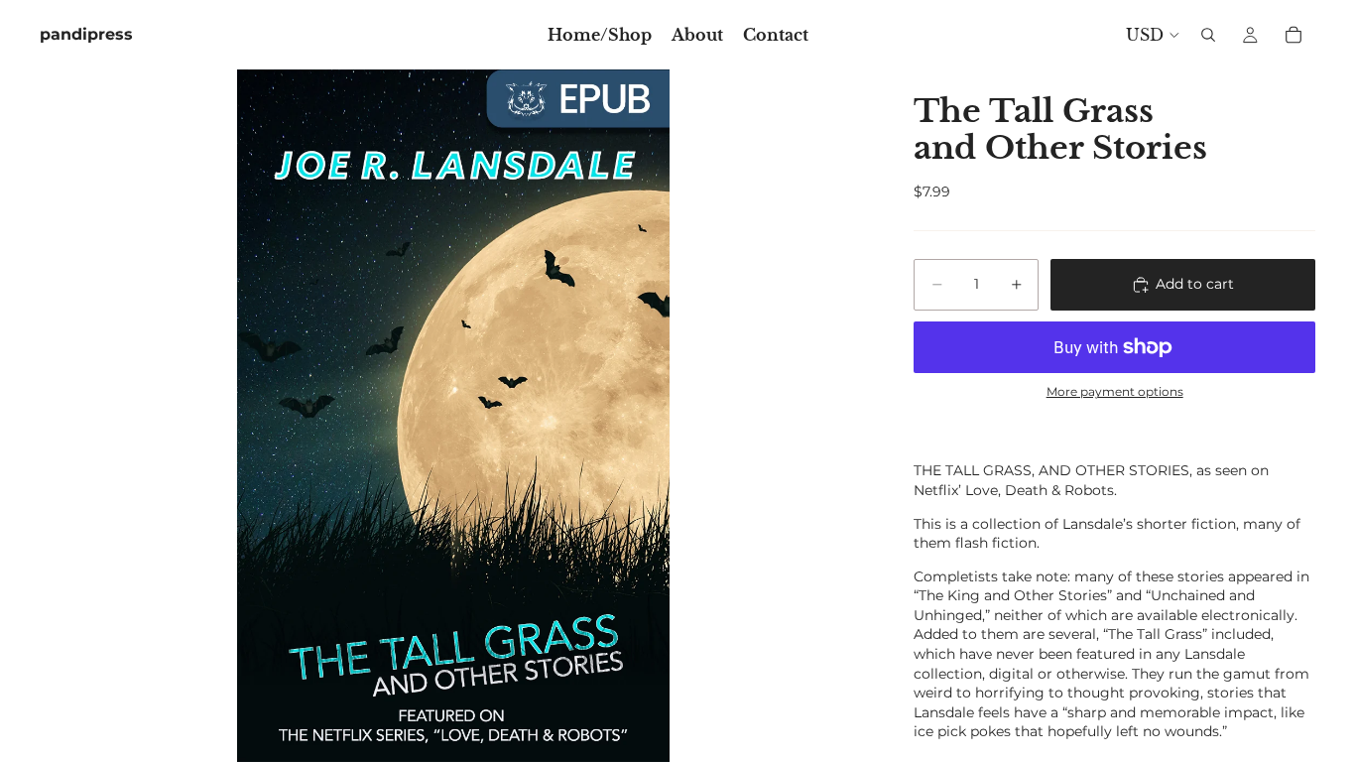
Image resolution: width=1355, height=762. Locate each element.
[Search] (1208, 35)
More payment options (1115, 392)
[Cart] (1293, 35)
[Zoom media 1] (453, 415)
